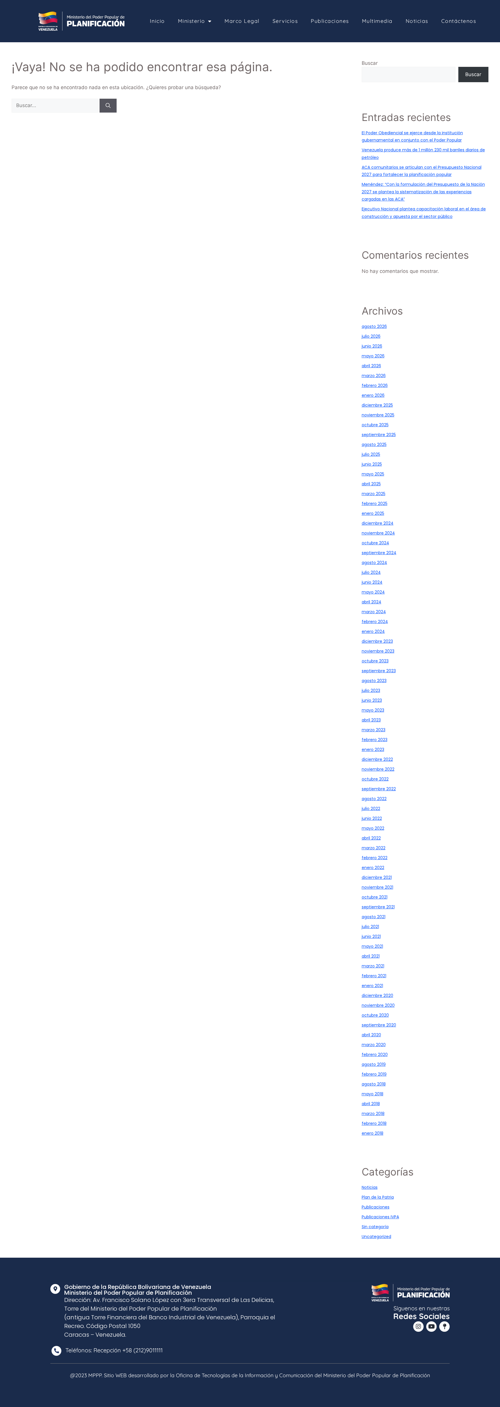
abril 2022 (371, 838)
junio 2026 (372, 346)
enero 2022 (373, 867)
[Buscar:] (56, 105)
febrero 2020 (375, 1054)
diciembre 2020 (377, 995)
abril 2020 (371, 1035)
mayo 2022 (373, 828)
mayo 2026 (373, 356)
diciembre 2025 (377, 405)
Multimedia (377, 21)
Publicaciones (330, 21)
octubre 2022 (375, 779)
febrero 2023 (374, 740)
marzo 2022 (373, 848)
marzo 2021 (373, 966)
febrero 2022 (374, 858)
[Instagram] (418, 1326)
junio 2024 (372, 582)
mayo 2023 (373, 710)
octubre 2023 (375, 661)
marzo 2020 (374, 1045)
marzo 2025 (373, 494)
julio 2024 (371, 572)
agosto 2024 (374, 562)
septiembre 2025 (379, 435)
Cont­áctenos (458, 21)
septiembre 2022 (379, 789)
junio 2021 (371, 936)
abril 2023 (371, 720)
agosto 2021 (373, 917)
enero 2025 (373, 513)
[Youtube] (431, 1326)
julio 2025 (371, 454)
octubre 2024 (375, 543)
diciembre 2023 (377, 641)
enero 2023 (373, 749)
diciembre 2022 (377, 759)
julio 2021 (370, 927)
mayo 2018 (372, 1094)
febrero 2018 (374, 1123)
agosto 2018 (374, 1084)
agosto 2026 (374, 326)
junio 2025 (372, 464)
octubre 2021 (374, 897)
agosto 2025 (374, 444)
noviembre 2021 (377, 887)
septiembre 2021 (378, 907)
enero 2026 (373, 395)
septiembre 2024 (379, 553)
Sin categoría (375, 1227)
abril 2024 (371, 602)
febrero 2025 (374, 503)
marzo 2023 (373, 730)
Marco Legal (242, 21)
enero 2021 (372, 986)
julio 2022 (371, 808)
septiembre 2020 (379, 1025)
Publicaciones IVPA (380, 1217)
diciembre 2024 (378, 523)
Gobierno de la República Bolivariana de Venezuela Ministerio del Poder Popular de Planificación (137, 1290)
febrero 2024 (375, 621)
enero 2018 (372, 1133)
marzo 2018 (373, 1113)
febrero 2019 (374, 1074)
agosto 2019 (374, 1064)
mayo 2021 (372, 946)
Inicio (157, 21)
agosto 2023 (374, 681)
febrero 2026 (375, 385)
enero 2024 (373, 631)
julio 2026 (371, 336)
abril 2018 (371, 1104)
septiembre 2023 (379, 671)
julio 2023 (371, 690)
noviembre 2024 (378, 533)
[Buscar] (108, 106)
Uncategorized (376, 1236)
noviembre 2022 (378, 769)
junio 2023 (372, 700)
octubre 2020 (375, 1015)
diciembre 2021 (377, 877)
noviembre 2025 (378, 415)
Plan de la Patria (378, 1197)
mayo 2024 (373, 592)
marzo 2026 (374, 376)
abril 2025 (371, 484)
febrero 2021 (374, 976)
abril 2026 (371, 366)
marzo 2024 (374, 612)
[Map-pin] (444, 1326)
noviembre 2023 (378, 651)
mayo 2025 (373, 474)
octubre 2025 (375, 425)
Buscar (370, 63)
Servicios (285, 21)
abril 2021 (371, 956)
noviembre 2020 (378, 1005)
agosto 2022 (374, 799)
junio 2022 (372, 818)
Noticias (417, 21)
